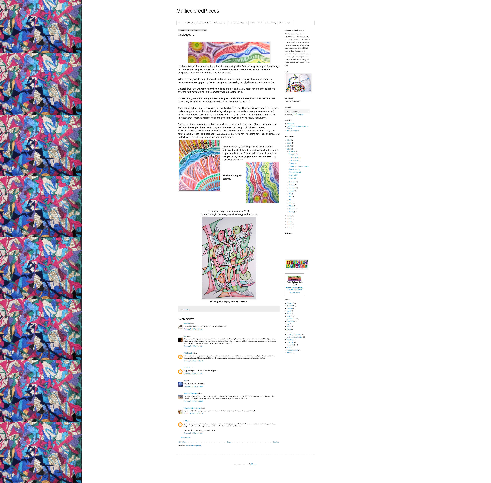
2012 (289, 225)
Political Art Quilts (220, 23)
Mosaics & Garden (285, 23)
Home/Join (290, 287)
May (290, 200)
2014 (289, 218)
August (291, 191)
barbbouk (187, 368)
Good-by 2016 (293, 154)
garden (289, 316)
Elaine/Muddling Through (192, 408)
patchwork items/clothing (294, 337)
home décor (290, 321)
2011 (289, 227)
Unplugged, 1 (293, 178)
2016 (289, 149)
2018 (289, 143)
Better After (290, 123)
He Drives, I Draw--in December (299, 166)
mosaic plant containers (294, 334)
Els (185, 380)
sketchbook (187, 309)
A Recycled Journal (295, 172)
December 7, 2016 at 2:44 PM (193, 374)
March (291, 206)
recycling (290, 340)
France (289, 313)
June (290, 197)
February (292, 209)
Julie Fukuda (188, 353)
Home (180, 23)
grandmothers (291, 319)
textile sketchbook (292, 350)
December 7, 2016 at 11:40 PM (193, 401)
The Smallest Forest (293, 131)
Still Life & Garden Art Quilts (238, 23)
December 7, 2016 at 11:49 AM (193, 361)
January (291, 212)
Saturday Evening (294, 169)
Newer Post (182, 442)
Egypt (289, 311)
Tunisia (289, 353)
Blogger (253, 464)
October (291, 185)
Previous (291, 289)
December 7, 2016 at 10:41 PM (193, 386)
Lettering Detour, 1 (294, 160)
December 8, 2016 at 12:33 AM (193, 414)
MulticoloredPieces (197, 11)
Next (301, 287)
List (296, 287)
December (292, 152)
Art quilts (290, 303)
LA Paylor (187, 421)
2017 (289, 146)
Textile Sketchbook (256, 23)
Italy (288, 324)
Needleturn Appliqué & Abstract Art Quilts (198, 23)
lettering (289, 326)
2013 (289, 222)
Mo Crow (187, 323)
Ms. (185, 336)
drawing (289, 308)
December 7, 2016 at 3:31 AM (193, 346)
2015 (289, 216)
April (291, 203)
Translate (300, 114)
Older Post (276, 442)
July (290, 194)
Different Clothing (270, 23)
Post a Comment (186, 437)
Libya (289, 329)
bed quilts (290, 306)
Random (298, 289)
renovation (290, 342)
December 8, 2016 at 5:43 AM (193, 433)
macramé (289, 332)
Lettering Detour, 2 (294, 157)
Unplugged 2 (293, 175)
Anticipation (292, 163)
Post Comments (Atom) (193, 446)
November (292, 182)
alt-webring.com (295, 292)
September (292, 188)
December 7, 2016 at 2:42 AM (193, 329)
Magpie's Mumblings (191, 393)
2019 (289, 140)
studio (289, 347)
